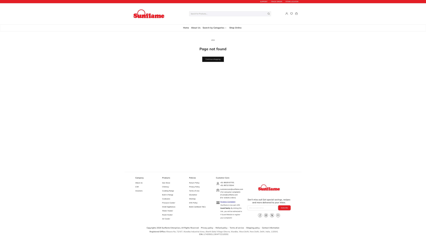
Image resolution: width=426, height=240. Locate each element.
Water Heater (167, 211)
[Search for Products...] (268, 13)
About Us (139, 183)
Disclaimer (193, 195)
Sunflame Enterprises (171, 228)
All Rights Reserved (190, 228)
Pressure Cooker (168, 203)
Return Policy (194, 183)
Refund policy (221, 228)
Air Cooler (166, 219)
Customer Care (222, 178)
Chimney (165, 187)
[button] (296, 13)
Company (139, 178)
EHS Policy (193, 203)
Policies (192, 178)
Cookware (166, 199)
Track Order (276, 2)
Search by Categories (213, 28)
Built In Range (167, 195)
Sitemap (192, 199)
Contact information (270, 228)
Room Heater (167, 215)
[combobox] (230, 13)
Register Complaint (227, 202)
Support (264, 2)
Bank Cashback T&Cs (197, 207)
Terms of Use (194, 191)
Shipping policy (253, 228)
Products (166, 178)
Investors (138, 191)
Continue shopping (213, 59)
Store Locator (292, 2)
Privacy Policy (194, 187)
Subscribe (284, 208)
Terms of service (237, 228)
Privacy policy (207, 228)
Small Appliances (168, 207)
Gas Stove (166, 183)
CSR (137, 187)
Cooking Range (168, 191)
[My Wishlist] (291, 13)
